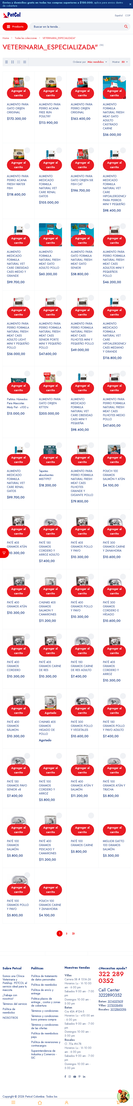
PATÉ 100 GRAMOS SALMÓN (13, 845)
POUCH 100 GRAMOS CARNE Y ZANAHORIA (50, 905)
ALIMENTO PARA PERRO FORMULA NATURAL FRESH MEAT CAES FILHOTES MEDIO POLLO (114, 409)
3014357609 (115, 1001)
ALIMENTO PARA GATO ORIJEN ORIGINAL (18, 108)
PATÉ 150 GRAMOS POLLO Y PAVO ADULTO (114, 726)
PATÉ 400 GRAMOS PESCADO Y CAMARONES (47, 847)
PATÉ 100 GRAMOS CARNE (82, 843)
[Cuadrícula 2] (12, 62)
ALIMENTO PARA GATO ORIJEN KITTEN (50, 403)
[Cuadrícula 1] (6, 62)
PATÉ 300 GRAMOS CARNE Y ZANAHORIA (114, 547)
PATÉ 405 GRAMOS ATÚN (17, 545)
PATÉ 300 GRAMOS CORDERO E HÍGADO (111, 608)
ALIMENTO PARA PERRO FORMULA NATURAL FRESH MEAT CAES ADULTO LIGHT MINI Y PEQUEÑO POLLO (18, 336)
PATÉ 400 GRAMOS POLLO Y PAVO (82, 606)
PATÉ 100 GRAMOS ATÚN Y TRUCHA (114, 786)
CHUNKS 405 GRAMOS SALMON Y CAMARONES (47, 608)
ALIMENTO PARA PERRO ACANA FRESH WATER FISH (18, 182)
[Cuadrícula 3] (18, 62)
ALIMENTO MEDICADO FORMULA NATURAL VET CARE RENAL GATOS (48, 186)
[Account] (66, 1102)
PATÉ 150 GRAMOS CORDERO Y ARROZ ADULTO (49, 549)
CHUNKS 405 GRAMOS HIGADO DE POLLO (47, 728)
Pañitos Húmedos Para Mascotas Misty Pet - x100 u (17, 403)
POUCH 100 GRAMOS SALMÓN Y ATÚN (114, 475)
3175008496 (115, 1005)
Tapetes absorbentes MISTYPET (46, 475)
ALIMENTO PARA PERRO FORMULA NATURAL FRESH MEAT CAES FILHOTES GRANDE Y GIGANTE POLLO (82, 483)
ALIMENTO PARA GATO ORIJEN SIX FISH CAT (82, 180)
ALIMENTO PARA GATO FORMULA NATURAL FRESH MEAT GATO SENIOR (81, 260)
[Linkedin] (84, 1077)
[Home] (40, 1102)
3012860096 (118, 1009)
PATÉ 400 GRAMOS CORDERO (13, 666)
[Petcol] (12, 15)
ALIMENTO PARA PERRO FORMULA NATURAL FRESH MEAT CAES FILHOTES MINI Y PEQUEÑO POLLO (82, 334)
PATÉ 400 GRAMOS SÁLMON (13, 726)
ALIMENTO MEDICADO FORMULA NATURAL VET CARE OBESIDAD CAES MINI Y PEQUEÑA (82, 411)
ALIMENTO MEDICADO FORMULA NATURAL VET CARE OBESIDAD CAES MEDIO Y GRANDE (18, 264)
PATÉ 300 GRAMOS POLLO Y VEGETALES (82, 726)
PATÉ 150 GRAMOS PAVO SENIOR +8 (17, 786)
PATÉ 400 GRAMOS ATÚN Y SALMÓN (82, 786)
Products (17, 27)
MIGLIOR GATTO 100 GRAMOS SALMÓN (113, 845)
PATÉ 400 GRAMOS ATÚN (17, 604)
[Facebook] (65, 1077)
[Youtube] (74, 1077)
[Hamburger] (13, 1102)
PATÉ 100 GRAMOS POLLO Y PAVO (18, 905)
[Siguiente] (73, 934)
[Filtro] (4, 553)
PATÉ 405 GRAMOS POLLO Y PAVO (82, 547)
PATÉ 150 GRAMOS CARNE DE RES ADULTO (82, 666)
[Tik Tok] (79, 1077)
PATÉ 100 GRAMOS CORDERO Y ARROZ (47, 788)
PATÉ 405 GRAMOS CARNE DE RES (50, 666)
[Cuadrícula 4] (24, 62)
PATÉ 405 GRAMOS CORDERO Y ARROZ (111, 668)
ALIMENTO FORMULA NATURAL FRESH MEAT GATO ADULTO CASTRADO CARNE (113, 116)
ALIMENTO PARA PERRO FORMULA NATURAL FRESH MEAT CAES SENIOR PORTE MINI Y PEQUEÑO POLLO (50, 336)
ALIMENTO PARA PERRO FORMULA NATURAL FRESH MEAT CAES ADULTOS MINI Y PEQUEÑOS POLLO (114, 264)
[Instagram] (69, 1077)
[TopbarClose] (130, 4)
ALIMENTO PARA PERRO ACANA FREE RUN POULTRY (50, 110)
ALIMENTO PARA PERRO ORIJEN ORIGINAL (81, 108)
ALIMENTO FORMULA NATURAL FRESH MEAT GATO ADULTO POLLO (49, 260)
